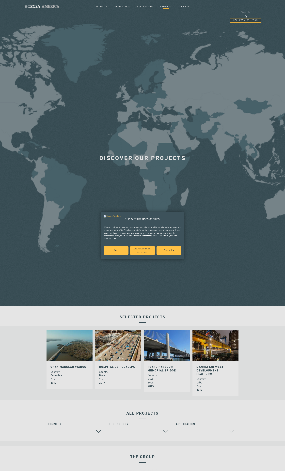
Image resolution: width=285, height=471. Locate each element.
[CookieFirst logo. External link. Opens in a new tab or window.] (112, 216)
